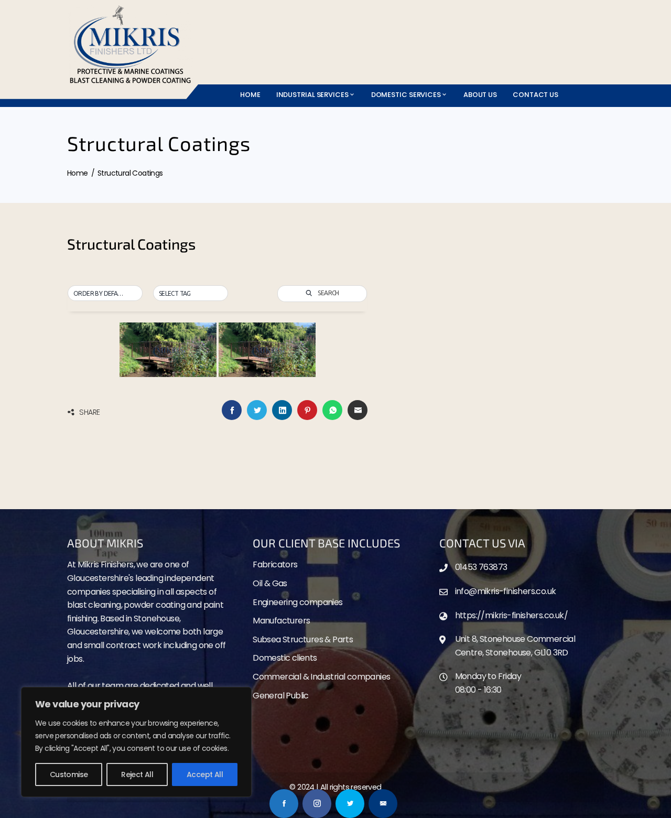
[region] (136, 742)
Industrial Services (312, 95)
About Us (480, 95)
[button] (105, 294)
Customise (69, 774)
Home (250, 95)
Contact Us (535, 95)
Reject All (137, 774)
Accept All (205, 774)
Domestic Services (406, 95)
